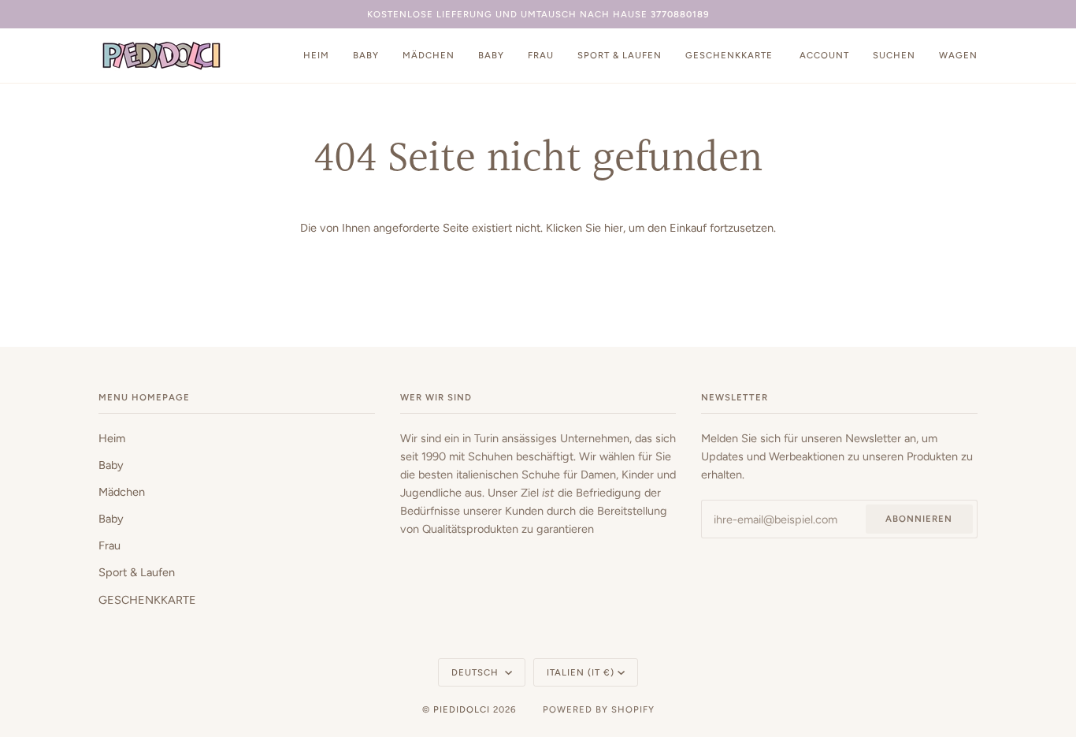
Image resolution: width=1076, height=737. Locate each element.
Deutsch (476, 672)
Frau (109, 545)
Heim (111, 438)
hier (613, 228)
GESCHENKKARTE (147, 600)
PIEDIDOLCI (461, 709)
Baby (111, 465)
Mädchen (121, 492)
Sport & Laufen (136, 572)
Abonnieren (918, 518)
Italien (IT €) (580, 672)
